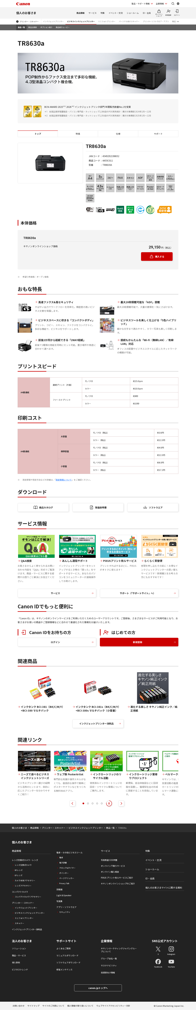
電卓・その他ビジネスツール (69, 852)
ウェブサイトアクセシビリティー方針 (113, 1005)
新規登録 (137, 642)
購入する (159, 256)
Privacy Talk (64, 883)
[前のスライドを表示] (72, 803)
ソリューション (19, 948)
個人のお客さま (26, 13)
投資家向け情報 (108, 972)
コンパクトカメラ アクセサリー (28, 896)
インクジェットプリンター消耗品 (96, 723)
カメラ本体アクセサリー (25, 880)
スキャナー (19, 923)
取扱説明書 (101, 507)
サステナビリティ (109, 965)
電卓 (61, 857)
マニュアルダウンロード (67, 955)
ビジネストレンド (20, 969)
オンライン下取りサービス (113, 865)
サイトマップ (33, 1005)
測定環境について (64, 479)
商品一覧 (21, 27)
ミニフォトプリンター (106, 21)
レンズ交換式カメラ (23, 865)
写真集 (59, 901)
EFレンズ (18, 875)
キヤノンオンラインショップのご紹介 (118, 883)
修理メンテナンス (64, 969)
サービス (93, 12)
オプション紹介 (46, 27)
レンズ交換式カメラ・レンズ (25, 860)
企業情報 (160, 3)
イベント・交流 (116, 12)
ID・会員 (147, 12)
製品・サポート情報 (141, 3)
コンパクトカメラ (20, 891)
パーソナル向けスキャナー (129, 21)
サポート (158, 133)
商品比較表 (32, 27)
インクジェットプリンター (53, 21)
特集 (103, 12)
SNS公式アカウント (165, 941)
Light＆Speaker (63, 895)
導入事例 (16, 962)
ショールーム (133, 12)
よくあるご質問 (63, 948)
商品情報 (80, 12)
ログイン (55, 642)
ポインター (64, 873)
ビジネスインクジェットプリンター (81, 21)
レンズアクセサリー (23, 885)
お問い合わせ (18, 1005)
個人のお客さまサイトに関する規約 (163, 887)
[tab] (83, 803)
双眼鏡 (59, 889)
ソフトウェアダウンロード (68, 962)
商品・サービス (19, 955)
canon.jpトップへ (98, 988)
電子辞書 (63, 862)
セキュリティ (64, 912)
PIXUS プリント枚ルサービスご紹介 (117, 877)
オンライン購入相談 (110, 871)
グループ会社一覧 (109, 958)
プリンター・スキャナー (29, 21)
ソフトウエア (156, 507)
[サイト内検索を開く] (173, 3)
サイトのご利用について (53, 1005)
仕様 (118, 133)
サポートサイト (66, 941)
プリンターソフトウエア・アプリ (156, 21)
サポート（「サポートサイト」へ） (137, 593)
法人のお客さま (22, 941)
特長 (78, 133)
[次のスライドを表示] (121, 803)
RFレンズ (19, 870)
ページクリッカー (66, 878)
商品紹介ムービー (63, 27)
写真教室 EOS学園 (109, 860)
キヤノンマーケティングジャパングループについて (119, 950)
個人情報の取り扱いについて (80, 1005)
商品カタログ (46, 507)
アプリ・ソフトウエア (66, 907)
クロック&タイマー (67, 867)
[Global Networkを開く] (178, 3)
